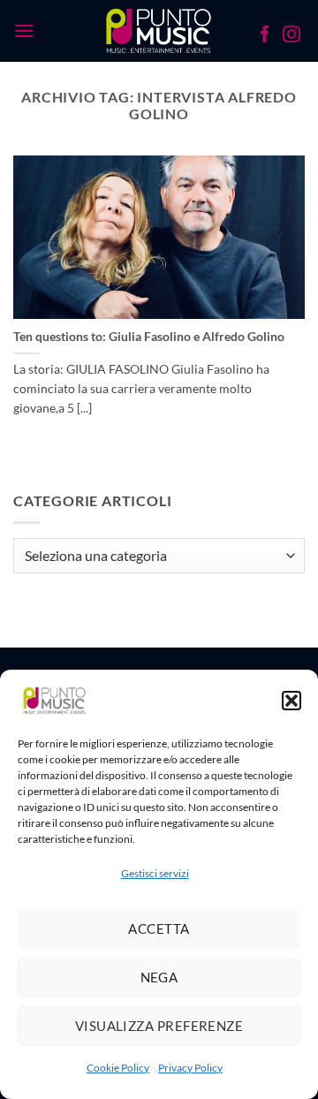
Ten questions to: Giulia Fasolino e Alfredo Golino (148, 337)
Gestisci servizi (155, 873)
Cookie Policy (118, 1067)
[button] (291, 700)
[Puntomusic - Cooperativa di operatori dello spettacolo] (159, 31)
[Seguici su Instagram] (291, 36)
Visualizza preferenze (159, 1026)
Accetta (158, 928)
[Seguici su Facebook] (265, 36)
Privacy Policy (190, 1067)
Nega (159, 977)
